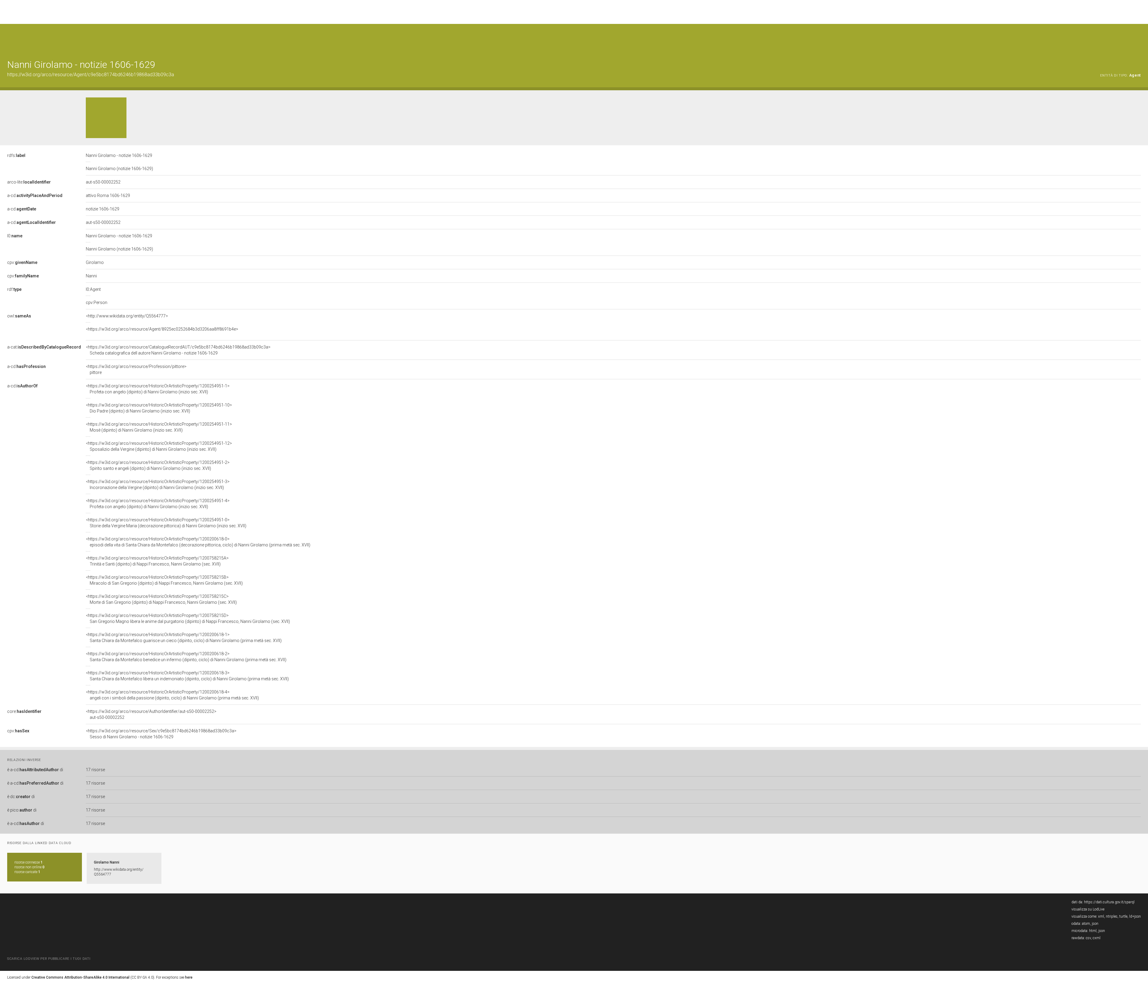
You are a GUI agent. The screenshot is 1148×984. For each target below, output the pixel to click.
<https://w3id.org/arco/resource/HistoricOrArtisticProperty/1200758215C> (161, 599)
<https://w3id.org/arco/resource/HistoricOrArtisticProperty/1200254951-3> (158, 484)
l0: (14, 235)
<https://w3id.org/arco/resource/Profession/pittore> (136, 369)
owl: (19, 316)
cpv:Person (96, 302)
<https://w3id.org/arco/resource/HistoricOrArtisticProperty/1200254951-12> (159, 446)
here (189, 977)
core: (24, 711)
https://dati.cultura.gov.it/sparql (1109, 902)
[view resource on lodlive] (1138, 39)
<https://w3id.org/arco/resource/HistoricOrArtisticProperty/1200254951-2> (158, 465)
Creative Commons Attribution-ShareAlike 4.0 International (80, 977)
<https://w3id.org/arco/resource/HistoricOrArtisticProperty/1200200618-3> (187, 675)
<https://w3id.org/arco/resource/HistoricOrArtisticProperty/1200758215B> (164, 580)
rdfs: (16, 155)
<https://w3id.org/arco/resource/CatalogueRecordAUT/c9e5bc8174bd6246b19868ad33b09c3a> (178, 350)
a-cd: (34, 195)
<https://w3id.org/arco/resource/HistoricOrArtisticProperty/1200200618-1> (184, 637)
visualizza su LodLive (1087, 909)
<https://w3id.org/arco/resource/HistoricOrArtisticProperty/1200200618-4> (172, 695)
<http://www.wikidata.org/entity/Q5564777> (127, 316)
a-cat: (44, 347)
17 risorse (95, 769)
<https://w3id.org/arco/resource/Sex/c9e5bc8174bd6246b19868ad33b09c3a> (161, 733)
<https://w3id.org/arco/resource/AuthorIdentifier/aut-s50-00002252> (151, 714)
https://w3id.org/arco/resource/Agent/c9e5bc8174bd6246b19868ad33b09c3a (90, 74)
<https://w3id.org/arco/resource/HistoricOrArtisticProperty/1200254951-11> (159, 427)
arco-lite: (29, 182)
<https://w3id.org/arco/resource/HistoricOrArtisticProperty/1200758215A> (157, 561)
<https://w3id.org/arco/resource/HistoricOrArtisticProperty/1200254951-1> (158, 388)
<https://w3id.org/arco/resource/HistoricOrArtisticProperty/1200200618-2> (186, 656)
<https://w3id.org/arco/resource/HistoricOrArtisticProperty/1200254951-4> (158, 503)
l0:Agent (93, 289)
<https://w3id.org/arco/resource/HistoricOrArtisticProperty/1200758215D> (188, 618)
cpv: (22, 262)
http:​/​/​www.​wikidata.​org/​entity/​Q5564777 (119, 871)
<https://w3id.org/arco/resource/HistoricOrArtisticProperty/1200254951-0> (166, 522)
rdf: (14, 289)
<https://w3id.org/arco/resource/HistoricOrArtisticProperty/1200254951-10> (159, 408)
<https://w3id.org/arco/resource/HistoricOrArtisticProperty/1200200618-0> (198, 542)
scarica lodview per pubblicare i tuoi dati (48, 959)
